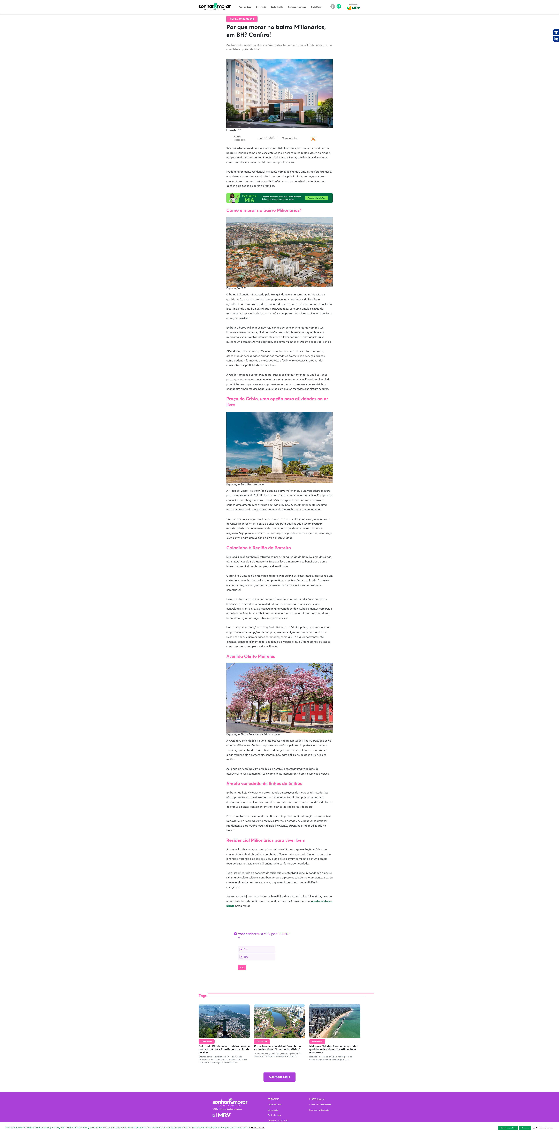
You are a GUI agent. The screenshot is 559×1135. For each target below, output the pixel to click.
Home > (234, 19)
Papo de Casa (245, 7)
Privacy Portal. (258, 1128)
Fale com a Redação (319, 1110)
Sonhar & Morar (215, 4)
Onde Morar (316, 7)
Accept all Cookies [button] (508, 1128)
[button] (542, 1128)
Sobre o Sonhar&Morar (320, 1105)
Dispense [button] (525, 1128)
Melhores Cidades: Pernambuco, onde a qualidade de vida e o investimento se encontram (334, 1049)
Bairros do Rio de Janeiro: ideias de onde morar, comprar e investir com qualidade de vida (224, 1049)
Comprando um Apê (297, 7)
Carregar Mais (279, 1077)
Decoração (261, 7)
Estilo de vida (277, 7)
